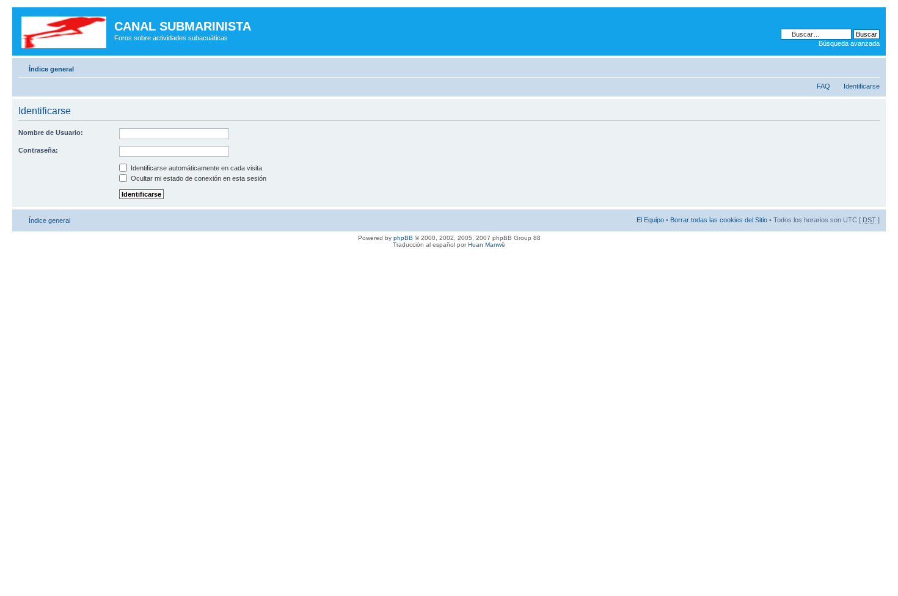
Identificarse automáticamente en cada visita (195, 168)
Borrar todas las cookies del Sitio (718, 219)
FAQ (823, 86)
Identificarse (862, 86)
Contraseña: (38, 150)
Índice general (51, 69)
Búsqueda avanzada (849, 43)
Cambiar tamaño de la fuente (871, 66)
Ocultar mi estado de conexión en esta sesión (197, 178)
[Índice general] (64, 29)
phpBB (403, 237)
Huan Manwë (486, 244)
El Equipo (650, 219)
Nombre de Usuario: (50, 132)
